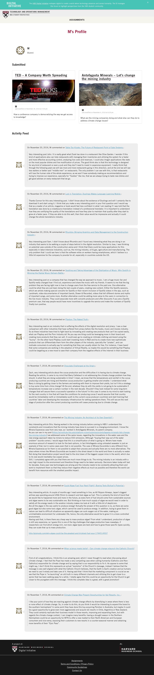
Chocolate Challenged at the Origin (79, 365)
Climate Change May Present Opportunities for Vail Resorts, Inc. (92, 595)
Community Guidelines (77, 667)
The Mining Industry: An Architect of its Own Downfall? (88, 417)
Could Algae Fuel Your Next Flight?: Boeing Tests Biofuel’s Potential (94, 485)
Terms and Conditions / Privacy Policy (77, 664)
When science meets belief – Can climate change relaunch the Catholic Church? (99, 548)
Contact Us (77, 670)
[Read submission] (43, 95)
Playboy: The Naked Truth (76, 319)
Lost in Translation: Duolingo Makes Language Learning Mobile (93, 194)
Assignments (77, 19)
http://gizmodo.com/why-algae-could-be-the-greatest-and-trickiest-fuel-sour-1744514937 (68, 533)
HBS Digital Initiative (40, 3)
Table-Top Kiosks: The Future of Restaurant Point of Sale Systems (94, 147)
